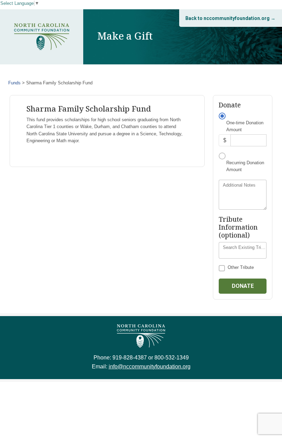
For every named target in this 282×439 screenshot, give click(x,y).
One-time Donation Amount (244, 126)
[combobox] (243, 250)
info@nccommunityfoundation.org (150, 366)
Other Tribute (241, 267)
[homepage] (41, 36)
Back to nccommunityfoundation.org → (230, 18)
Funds (14, 82)
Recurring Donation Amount (245, 166)
